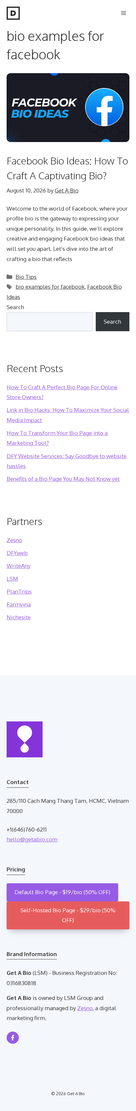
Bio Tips (26, 276)
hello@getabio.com (32, 839)
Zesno (14, 540)
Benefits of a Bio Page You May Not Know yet (63, 478)
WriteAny (18, 565)
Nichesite (19, 617)
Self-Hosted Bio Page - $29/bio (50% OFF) (68, 915)
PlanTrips (19, 591)
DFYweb (17, 552)
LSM (12, 578)
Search (15, 307)
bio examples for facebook (50, 286)
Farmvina (19, 604)
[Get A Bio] (13, 13)
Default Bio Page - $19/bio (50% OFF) (62, 892)
